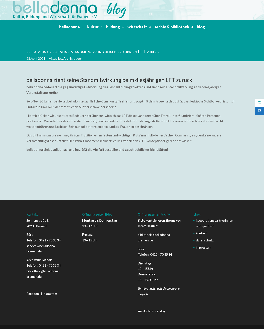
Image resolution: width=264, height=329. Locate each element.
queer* (78, 58)
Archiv (67, 58)
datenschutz (205, 240)
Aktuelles (55, 58)
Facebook (33, 294)
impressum (203, 247)
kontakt (201, 233)
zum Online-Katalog (151, 311)
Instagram (50, 294)
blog (201, 27)
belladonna (69, 27)
